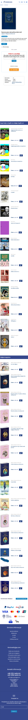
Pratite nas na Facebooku (14, 651)
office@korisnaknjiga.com (14, 677)
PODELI (4, 44)
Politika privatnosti (14, 639)
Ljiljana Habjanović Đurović (8, 33)
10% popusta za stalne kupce (14, 655)
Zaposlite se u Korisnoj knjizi (14, 659)
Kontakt (14, 635)
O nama (14, 637)
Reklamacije (14, 633)
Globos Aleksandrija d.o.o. (17, 83)
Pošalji (14, 60)
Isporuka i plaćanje (14, 631)
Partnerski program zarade (14, 657)
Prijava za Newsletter (14, 661)
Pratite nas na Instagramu (14, 653)
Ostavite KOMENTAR (21, 598)
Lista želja (15, 69)
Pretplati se (14, 711)
